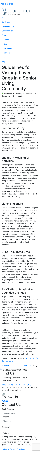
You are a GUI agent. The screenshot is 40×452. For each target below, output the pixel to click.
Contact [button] (5, 35)
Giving (6, 57)
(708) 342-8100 (6, 4)
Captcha (6, 427)
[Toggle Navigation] (35, 11)
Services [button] (5, 17)
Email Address (8, 409)
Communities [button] (7, 31)
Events (6, 39)
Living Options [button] (8, 26)
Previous (7, 365)
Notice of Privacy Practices (13, 449)
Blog (5, 44)
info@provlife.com (9, 385)
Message (5, 417)
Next (26, 365)
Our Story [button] (6, 22)
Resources (8, 48)
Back (35, 366)
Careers (7, 53)
